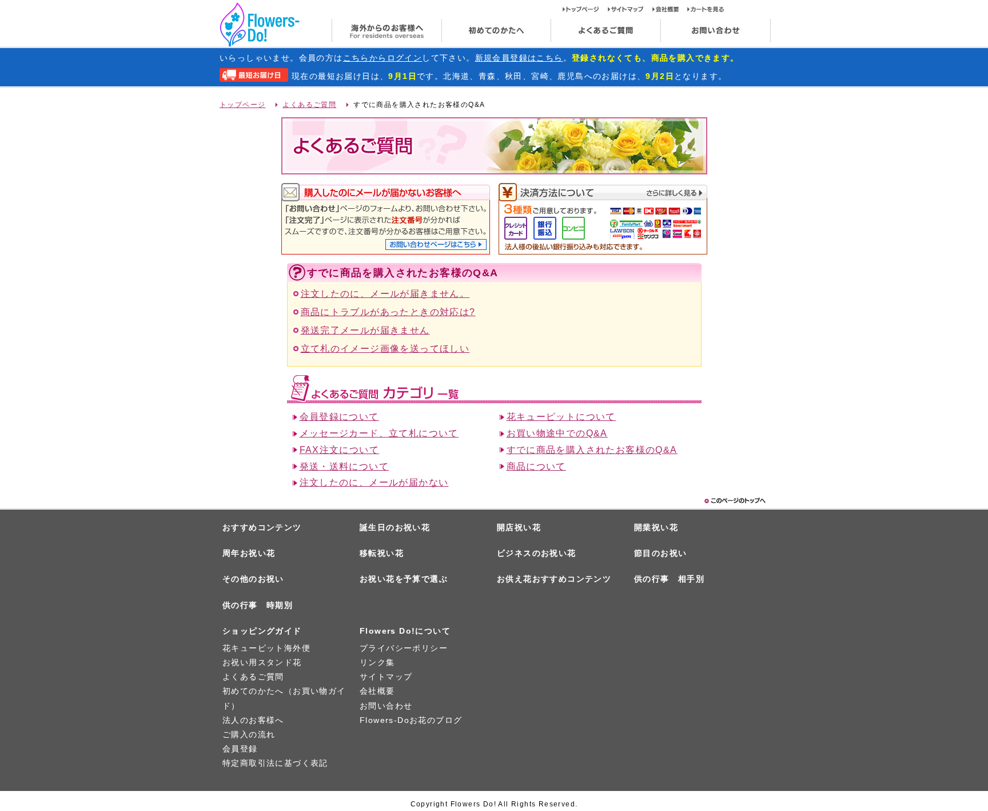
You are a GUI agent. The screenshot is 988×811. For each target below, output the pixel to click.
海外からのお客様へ (386, 30)
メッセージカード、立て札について (379, 433)
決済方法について (603, 192)
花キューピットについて (561, 417)
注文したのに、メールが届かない (374, 482)
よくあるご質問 (605, 30)
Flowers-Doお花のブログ (411, 720)
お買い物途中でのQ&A (557, 433)
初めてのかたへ (496, 30)
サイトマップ (630, 9)
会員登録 (240, 748)
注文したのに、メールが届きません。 (385, 294)
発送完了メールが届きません (365, 330)
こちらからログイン (383, 57)
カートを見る (705, 9)
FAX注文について (340, 450)
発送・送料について (344, 466)
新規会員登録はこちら (519, 57)
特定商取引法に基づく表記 (275, 763)
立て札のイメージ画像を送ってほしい (385, 348)
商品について (536, 466)
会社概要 (669, 9)
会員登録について (339, 417)
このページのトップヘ (734, 500)
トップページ (585, 9)
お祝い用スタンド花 (262, 662)
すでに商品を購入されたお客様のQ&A (592, 450)
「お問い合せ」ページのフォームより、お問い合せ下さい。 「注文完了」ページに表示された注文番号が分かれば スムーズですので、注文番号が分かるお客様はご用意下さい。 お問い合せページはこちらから (436, 244)
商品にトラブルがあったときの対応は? (388, 312)
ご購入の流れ (248, 734)
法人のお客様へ (253, 720)
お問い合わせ (715, 30)
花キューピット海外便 (266, 648)
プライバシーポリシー (404, 648)
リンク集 (377, 662)
